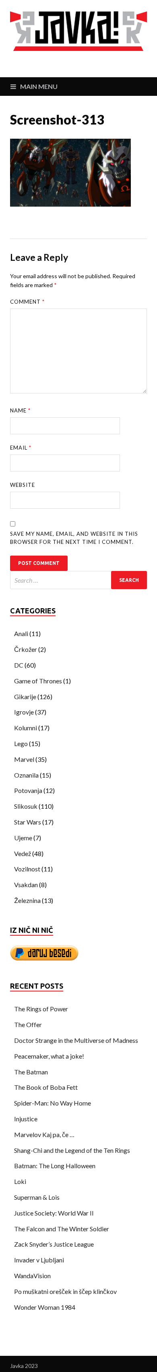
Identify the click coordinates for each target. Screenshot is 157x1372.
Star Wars (27, 822)
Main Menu (39, 86)
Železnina (27, 900)
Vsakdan (26, 884)
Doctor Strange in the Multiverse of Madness (76, 1040)
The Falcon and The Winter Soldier (61, 1228)
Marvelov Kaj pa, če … (44, 1134)
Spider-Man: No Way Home (52, 1103)
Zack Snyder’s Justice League (54, 1244)
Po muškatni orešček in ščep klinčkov (65, 1291)
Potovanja (28, 790)
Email (20, 447)
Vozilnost (27, 869)
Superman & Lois (37, 1197)
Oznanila (26, 775)
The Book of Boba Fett (46, 1087)
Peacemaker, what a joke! (49, 1056)
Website (22, 485)
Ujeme (23, 837)
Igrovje (24, 712)
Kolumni (25, 727)
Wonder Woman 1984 (44, 1307)
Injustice (25, 1119)
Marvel (24, 759)
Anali (21, 633)
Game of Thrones (38, 681)
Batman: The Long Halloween (54, 1165)
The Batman (31, 1072)
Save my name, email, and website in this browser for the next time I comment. (74, 538)
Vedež (22, 853)
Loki (20, 1181)
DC (18, 665)
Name (20, 410)
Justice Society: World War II (54, 1213)
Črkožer (25, 649)
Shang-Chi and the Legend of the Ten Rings (72, 1150)
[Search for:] (78, 580)
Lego (21, 743)
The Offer (28, 1024)
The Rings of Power (41, 1009)
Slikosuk (25, 806)
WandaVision (32, 1275)
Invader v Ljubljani (39, 1260)
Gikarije (25, 696)
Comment (27, 301)
